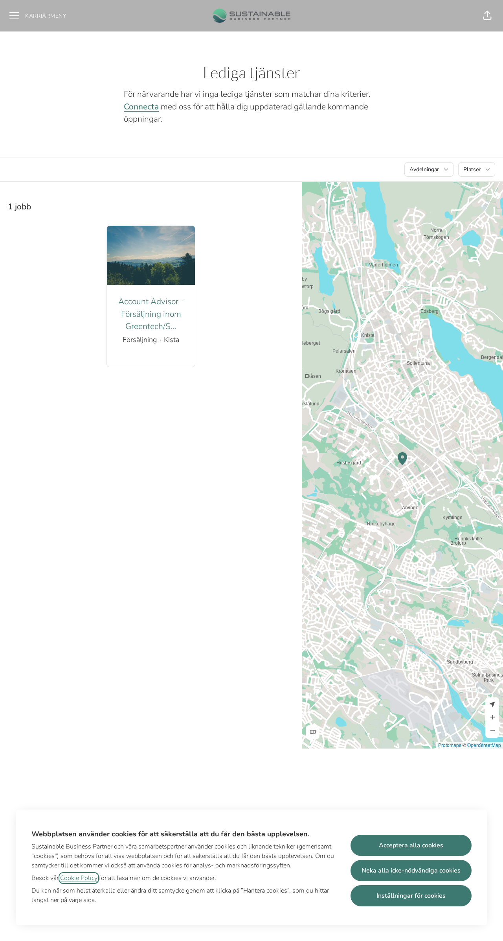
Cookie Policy (78, 878)
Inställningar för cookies (411, 895)
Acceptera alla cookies (411, 845)
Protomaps (449, 744)
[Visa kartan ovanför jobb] (312, 732)
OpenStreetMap (484, 744)
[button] (487, 16)
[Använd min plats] (492, 704)
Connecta (141, 106)
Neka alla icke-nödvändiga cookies (411, 870)
